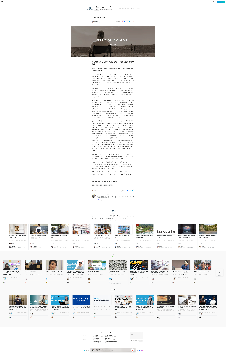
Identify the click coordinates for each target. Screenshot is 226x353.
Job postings (137, 8)
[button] (87, 332)
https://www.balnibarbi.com (104, 9)
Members (128, 8)
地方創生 (110, 185)
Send (141, 340)
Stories (132, 8)
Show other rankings (113, 291)
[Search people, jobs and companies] (214, 2)
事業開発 (105, 185)
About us (124, 8)
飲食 (101, 185)
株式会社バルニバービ (102, 7)
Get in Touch (134, 340)
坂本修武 (96, 21)
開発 (97, 185)
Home (120, 8)
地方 (93, 185)
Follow (97, 9)
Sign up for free (221, 1)
